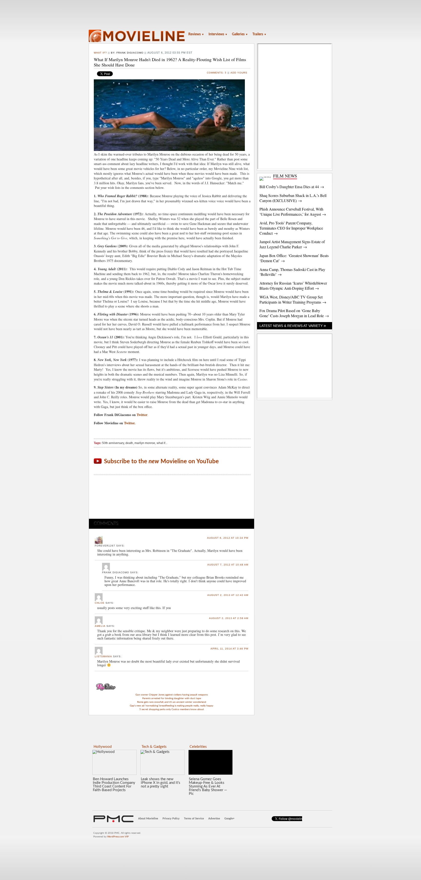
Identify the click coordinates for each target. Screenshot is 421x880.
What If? (100, 52)
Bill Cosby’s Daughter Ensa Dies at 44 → (291, 186)
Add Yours (238, 72)
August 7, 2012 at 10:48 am (227, 564)
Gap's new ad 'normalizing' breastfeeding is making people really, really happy (171, 705)
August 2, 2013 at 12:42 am (227, 595)
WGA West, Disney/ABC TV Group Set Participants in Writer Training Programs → (292, 299)
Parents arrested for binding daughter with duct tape (171, 698)
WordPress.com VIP (118, 836)
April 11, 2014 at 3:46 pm (229, 648)
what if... (162, 443)
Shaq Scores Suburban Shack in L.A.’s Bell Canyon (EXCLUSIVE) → (292, 198)
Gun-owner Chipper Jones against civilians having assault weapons (171, 695)
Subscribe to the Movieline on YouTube (161, 461)
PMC (114, 818)
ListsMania (103, 656)
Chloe (100, 603)
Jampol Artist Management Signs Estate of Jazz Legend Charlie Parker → (292, 244)
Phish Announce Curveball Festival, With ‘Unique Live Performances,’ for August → (292, 211)
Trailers (259, 34)
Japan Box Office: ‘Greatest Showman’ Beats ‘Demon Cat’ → (294, 258)
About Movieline (148, 818)
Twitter (142, 414)
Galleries (240, 34)
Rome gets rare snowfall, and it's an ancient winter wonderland (171, 702)
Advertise (214, 818)
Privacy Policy (171, 818)
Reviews (196, 34)
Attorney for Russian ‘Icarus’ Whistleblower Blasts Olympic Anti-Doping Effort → (293, 285)
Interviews (218, 34)
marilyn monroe (144, 443)
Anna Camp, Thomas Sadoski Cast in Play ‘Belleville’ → (292, 272)
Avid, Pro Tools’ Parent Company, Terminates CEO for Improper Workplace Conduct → (291, 228)
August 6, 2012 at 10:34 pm (227, 538)
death (129, 443)
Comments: (217, 72)
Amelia (100, 626)
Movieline (137, 36)
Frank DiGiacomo (130, 52)
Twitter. (130, 423)
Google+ (229, 818)
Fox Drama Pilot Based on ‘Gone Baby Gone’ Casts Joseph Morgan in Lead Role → (294, 313)
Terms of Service (194, 818)
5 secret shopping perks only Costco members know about (171, 709)
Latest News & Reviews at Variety (292, 326)
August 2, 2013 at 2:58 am (228, 618)
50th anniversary (113, 443)
